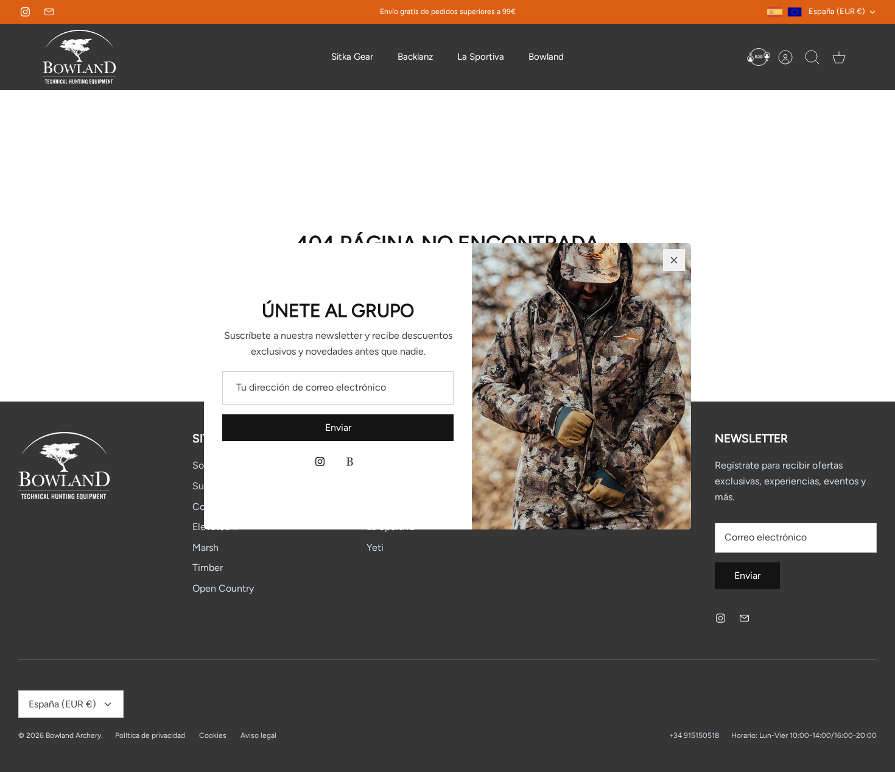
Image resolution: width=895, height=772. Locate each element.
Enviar (338, 427)
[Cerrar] (674, 260)
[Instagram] (320, 461)
